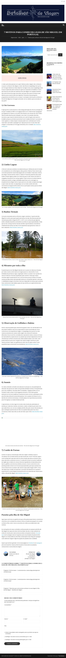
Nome (6, 619)
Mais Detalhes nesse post (14, 187)
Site (5, 626)
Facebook (31, 543)
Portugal (24, 78)
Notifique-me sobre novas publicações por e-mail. (18, 639)
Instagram (39, 543)
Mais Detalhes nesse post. (16, 227)
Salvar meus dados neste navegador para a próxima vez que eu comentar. (21, 633)
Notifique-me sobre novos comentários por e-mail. (18, 636)
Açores (20, 78)
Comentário (7, 605)
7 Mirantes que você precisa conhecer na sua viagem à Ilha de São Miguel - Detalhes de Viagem (21, 589)
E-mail (25, 619)
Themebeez (61, 656)
